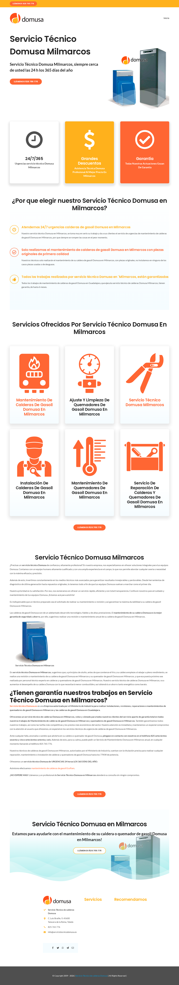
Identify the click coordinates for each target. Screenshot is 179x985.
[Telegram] (67, 948)
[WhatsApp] (62, 948)
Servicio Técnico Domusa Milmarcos (145, 402)
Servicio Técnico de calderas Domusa (92, 976)
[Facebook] (52, 948)
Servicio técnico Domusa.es (23, 706)
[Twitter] (57, 948)
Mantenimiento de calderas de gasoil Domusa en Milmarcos (34, 407)
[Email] (72, 948)
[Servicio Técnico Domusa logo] (26, 14)
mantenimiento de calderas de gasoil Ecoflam (52, 768)
